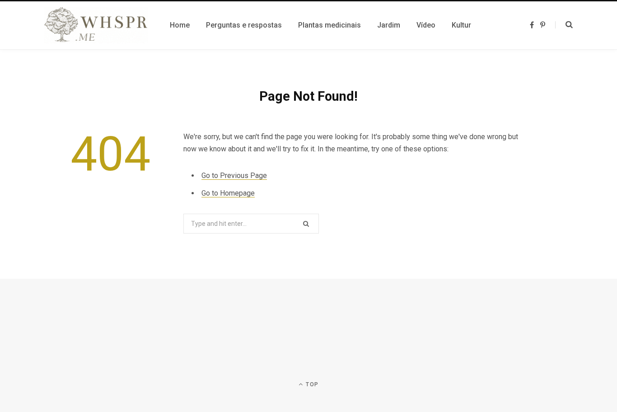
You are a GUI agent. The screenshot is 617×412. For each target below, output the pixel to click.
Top (311, 384)
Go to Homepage (228, 193)
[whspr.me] (96, 25)
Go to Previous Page (234, 175)
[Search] (564, 24)
